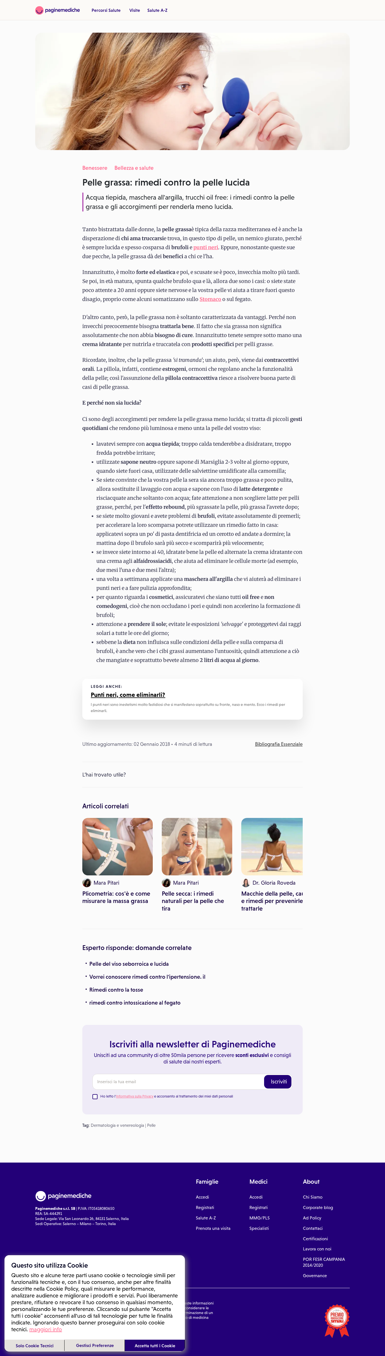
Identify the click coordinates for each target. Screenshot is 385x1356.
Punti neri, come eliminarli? (128, 694)
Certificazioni (315, 1238)
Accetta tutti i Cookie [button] (155, 1345)
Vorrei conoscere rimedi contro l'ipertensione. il (147, 977)
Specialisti (259, 1228)
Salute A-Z (157, 10)
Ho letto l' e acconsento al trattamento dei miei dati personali (166, 1096)
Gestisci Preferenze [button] (95, 1345)
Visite (134, 10)
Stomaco (210, 299)
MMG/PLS (259, 1218)
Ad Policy (312, 1218)
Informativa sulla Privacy (134, 1096)
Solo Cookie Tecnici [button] (35, 1345)
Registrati (205, 1207)
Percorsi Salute (106, 10)
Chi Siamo (312, 1197)
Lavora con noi (317, 1248)
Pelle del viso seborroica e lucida (129, 964)
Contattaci (313, 1228)
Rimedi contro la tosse (116, 990)
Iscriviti (279, 1081)
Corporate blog (318, 1207)
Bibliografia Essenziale (279, 744)
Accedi (202, 1197)
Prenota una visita (213, 1228)
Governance (315, 1275)
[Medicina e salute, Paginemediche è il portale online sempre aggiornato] (57, 10)
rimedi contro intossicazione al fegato (135, 1003)
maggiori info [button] (45, 1329)
